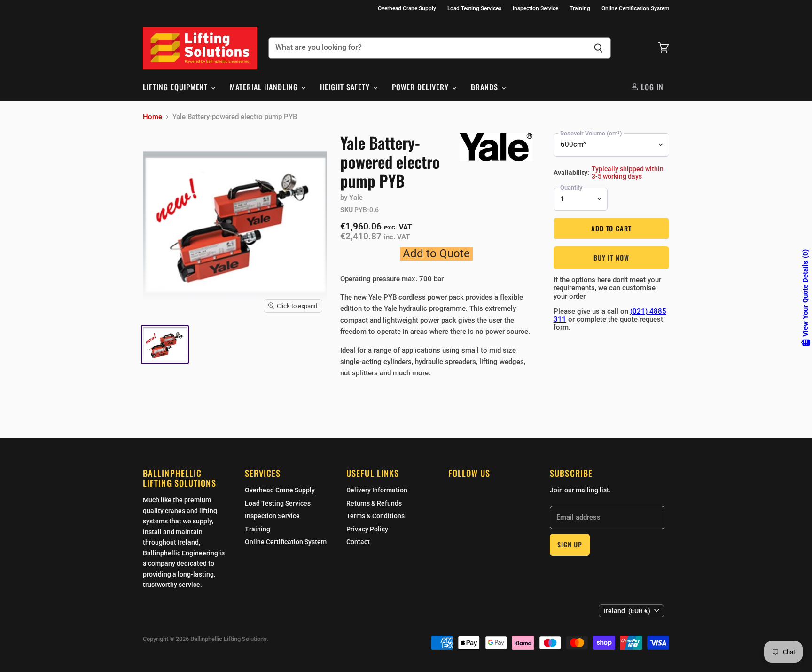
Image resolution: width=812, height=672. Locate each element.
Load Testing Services (474, 8)
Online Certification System (635, 8)
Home (152, 117)
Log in (651, 87)
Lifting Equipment (176, 87)
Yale (356, 197)
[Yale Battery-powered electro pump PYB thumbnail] (165, 344)
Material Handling (265, 87)
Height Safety (346, 87)
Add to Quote (436, 253)
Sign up (569, 544)
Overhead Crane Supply (407, 8)
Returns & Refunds (374, 503)
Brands (485, 87)
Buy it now (611, 257)
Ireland (627, 611)
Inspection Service (535, 8)
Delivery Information (376, 490)
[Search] (598, 48)
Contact (358, 542)
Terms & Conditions (375, 516)
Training (580, 8)
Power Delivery (421, 87)
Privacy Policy (367, 529)
